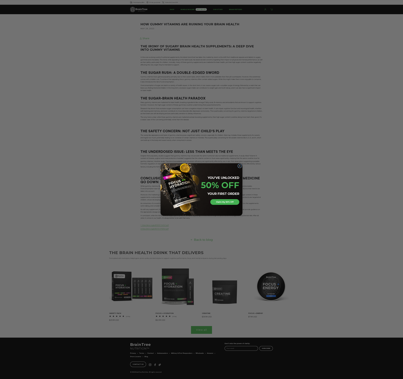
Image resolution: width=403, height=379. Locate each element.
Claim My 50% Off (225, 202)
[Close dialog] (240, 166)
